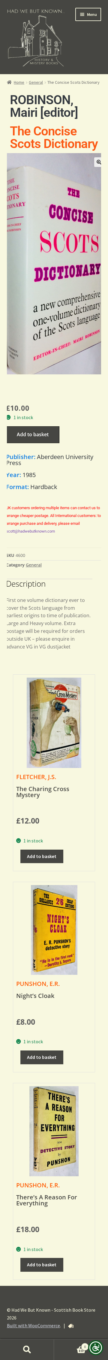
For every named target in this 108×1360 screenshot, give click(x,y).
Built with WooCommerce (33, 1325)
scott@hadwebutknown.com (30, 531)
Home (19, 82)
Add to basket (33, 434)
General (36, 82)
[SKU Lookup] (71, 1326)
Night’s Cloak (35, 996)
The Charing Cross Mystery (42, 792)
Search (27, 1350)
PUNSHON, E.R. (38, 984)
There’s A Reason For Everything (46, 1200)
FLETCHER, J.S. (36, 777)
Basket (70, 1344)
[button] (99, 162)
